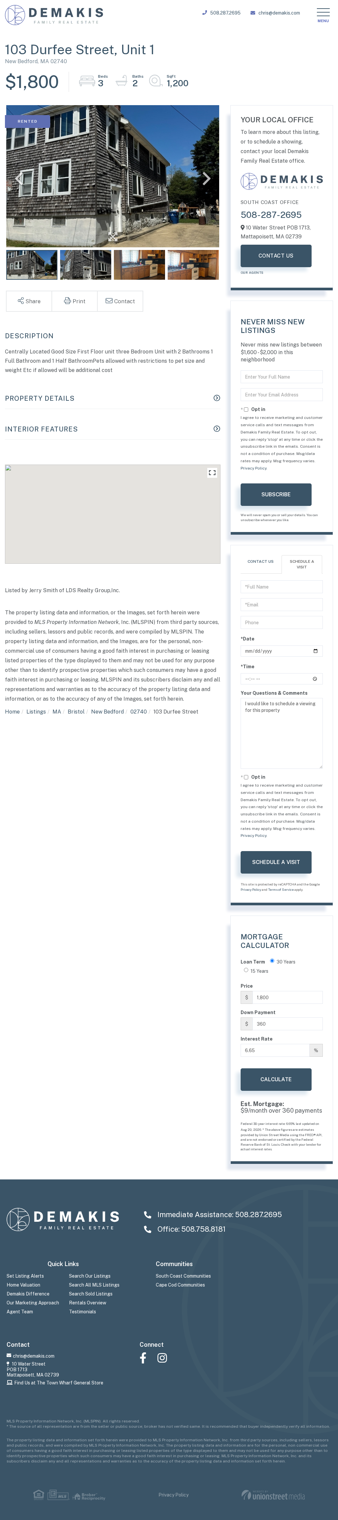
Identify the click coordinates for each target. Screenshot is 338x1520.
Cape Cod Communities (180, 1285)
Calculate (276, 1079)
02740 (138, 712)
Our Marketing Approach (33, 1302)
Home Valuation (23, 1285)
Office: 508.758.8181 (191, 1229)
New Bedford (107, 712)
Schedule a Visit (302, 564)
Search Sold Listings (91, 1293)
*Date (247, 638)
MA (56, 712)
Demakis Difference (28, 1293)
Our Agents (252, 272)
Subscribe (276, 494)
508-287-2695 (271, 215)
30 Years (286, 962)
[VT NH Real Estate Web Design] (273, 1495)
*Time (247, 666)
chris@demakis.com (279, 13)
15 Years (259, 971)
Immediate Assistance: (219, 1214)
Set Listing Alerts (25, 1276)
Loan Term (253, 962)
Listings (36, 712)
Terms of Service (281, 889)
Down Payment (258, 1012)
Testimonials (82, 1311)
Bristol (76, 712)
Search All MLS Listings (94, 1285)
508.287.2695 (225, 13)
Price (247, 986)
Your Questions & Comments (274, 693)
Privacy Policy (253, 468)
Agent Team (20, 1311)
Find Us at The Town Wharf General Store (58, 1382)
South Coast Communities (183, 1276)
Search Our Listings (90, 1276)
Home (12, 712)
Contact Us (276, 256)
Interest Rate (257, 1039)
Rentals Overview (87, 1302)
